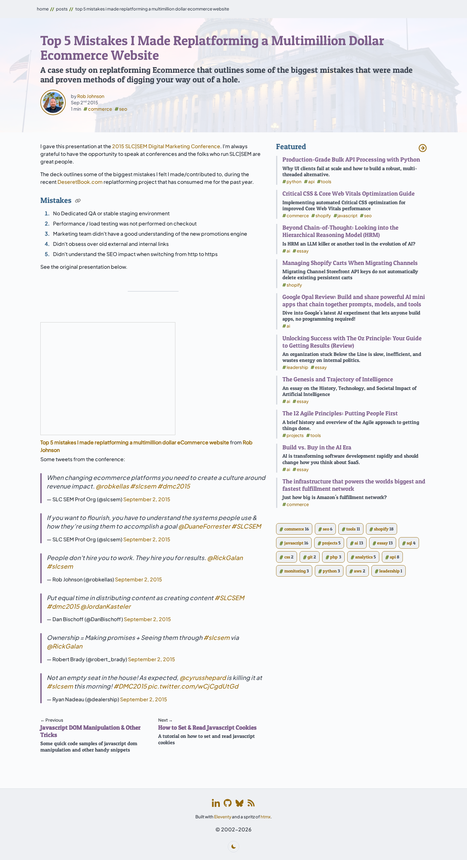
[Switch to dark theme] (233, 846)
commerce (100, 109)
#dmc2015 (173, 486)
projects (295, 435)
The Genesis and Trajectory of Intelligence (337, 379)
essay (303, 250)
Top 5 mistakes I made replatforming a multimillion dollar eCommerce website (134, 442)
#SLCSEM (246, 526)
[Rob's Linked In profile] (216, 803)
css (286, 557)
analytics (363, 557)
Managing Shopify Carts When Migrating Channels (350, 263)
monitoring (294, 571)
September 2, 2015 (146, 499)
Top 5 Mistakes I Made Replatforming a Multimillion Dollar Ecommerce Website (152, 8)
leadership (297, 367)
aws (357, 571)
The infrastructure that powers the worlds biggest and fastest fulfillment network (353, 484)
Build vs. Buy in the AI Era (316, 447)
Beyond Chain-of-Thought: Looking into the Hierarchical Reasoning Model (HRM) (340, 231)
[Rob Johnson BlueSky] (239, 803)
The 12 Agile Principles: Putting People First (340, 413)
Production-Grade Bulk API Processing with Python (351, 159)
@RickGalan (225, 557)
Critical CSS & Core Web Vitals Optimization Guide (348, 193)
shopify (323, 215)
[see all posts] (423, 147)
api (311, 181)
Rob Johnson (90, 96)
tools (326, 181)
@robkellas (112, 486)
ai (288, 250)
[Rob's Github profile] (227, 803)
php (333, 557)
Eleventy (222, 816)
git (309, 557)
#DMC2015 (130, 686)
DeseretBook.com (80, 181)
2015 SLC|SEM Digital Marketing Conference (166, 146)
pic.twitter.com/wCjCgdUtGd (193, 686)
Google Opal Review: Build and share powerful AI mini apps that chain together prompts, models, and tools (353, 300)
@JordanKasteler (105, 606)
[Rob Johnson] (53, 102)
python (294, 181)
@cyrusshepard (202, 677)
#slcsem (143, 486)
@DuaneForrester (204, 526)
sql (409, 543)
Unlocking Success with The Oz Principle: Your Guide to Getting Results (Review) (352, 341)
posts (62, 8)
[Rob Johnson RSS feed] (251, 803)
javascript (347, 215)
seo (123, 109)
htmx (266, 816)
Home (43, 8)
